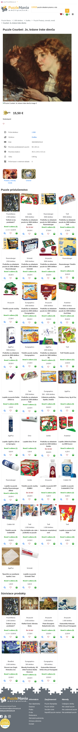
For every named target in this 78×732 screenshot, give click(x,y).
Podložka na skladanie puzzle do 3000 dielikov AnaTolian (67, 311)
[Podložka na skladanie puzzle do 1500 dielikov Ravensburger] (5, 278)
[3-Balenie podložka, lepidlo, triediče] (42, 411)
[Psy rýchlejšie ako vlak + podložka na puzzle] (23, 544)
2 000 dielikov (29, 620)
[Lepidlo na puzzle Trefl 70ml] (61, 544)
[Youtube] (5, 717)
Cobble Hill (67, 480)
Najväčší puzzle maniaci (53, 712)
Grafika (28, 20)
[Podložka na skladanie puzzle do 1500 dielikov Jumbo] (42, 456)
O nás (31, 712)
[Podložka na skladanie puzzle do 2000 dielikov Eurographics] (23, 323)
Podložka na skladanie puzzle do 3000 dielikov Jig (10, 355)
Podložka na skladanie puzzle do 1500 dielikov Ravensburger (10, 266)
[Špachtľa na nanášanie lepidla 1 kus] (5, 587)
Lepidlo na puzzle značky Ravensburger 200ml (11, 488)
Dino (29, 436)
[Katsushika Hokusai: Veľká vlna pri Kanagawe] (61, 637)
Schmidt (29, 258)
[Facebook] (1, 717)
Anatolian (67, 303)
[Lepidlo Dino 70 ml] (23, 455)
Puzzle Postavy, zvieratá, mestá (44, 20)
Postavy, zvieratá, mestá (10, 182)
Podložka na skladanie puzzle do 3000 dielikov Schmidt (29, 266)
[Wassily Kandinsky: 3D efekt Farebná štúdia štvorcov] (23, 681)
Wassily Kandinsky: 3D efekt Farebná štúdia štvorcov (29, 670)
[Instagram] (9, 717)
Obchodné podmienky (36, 718)
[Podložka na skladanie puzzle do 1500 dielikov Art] (42, 323)
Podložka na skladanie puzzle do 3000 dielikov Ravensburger (48, 222)
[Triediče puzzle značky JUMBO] (23, 499)
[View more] (30, 204)
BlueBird (11, 661)
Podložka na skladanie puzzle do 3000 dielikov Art (48, 266)
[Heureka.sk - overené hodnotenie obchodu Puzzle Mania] (5, 728)
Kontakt (31, 724)
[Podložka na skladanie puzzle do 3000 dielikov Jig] (5, 367)
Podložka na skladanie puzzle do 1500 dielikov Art (48, 311)
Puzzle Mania (6, 20)
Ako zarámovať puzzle (69, 709)
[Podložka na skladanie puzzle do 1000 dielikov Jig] (42, 367)
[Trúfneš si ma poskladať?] (5, 233)
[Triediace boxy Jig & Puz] (61, 411)
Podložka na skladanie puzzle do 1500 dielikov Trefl (29, 400)
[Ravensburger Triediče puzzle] (61, 278)
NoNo (11, 391)
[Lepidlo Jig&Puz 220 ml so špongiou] (5, 455)
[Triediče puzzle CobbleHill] (5, 544)
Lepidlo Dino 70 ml (29, 441)
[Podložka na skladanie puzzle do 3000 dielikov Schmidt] (23, 278)
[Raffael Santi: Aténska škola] (23, 637)
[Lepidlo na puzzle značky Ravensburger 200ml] (5, 500)
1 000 (34, 132)
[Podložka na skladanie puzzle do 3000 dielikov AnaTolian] (61, 323)
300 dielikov (29, 664)
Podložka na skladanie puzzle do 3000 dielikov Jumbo (29, 222)
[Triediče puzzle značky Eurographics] (23, 366)
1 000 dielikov (18, 20)
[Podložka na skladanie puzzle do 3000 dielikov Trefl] (61, 234)
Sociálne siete (49, 709)
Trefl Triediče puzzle (67, 353)
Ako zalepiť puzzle (68, 706)
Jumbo (29, 214)
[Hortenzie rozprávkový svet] (42, 544)
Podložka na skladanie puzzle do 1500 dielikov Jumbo (48, 444)
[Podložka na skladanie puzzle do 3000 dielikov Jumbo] (23, 234)
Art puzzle (48, 258)
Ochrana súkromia (35, 721)
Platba (31, 709)
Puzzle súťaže (49, 706)
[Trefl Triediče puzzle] (61, 366)
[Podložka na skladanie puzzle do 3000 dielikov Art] (42, 278)
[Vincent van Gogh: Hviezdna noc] (5, 681)
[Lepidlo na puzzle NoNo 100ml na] (5, 411)
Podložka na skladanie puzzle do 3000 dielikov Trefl (67, 222)
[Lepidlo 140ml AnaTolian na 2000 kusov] (61, 455)
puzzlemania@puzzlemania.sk (10, 708)
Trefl (67, 214)
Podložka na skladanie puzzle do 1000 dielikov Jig (48, 355)
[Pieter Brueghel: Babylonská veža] (42, 637)
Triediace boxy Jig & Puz (67, 397)
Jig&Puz (11, 347)
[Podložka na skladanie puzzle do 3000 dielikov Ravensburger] (42, 234)
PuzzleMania (10, 214)
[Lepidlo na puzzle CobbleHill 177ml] (61, 499)
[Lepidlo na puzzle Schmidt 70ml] (23, 587)
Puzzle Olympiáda (51, 704)
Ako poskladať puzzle (69, 712)
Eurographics (29, 303)
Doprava (32, 706)
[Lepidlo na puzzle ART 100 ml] (42, 499)
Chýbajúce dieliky (68, 704)
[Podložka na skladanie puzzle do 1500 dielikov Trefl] (23, 411)
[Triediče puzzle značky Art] (5, 322)
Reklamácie (33, 715)
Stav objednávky (34, 704)
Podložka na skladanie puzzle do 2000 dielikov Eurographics (29, 311)
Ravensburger (48, 214)
